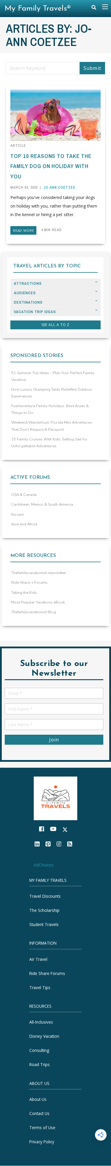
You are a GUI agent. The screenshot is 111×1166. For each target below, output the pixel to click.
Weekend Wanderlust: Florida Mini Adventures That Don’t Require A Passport (51, 426)
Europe (17, 514)
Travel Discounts (45, 896)
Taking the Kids (24, 592)
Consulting (39, 1050)
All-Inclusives (41, 1022)
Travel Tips (39, 987)
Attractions (28, 283)
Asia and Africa (24, 524)
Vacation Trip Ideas (35, 311)
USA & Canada (24, 494)
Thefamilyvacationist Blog (33, 612)
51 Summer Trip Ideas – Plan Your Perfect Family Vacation (52, 376)
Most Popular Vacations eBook (38, 602)
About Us (37, 1099)
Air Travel (38, 959)
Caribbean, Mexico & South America (42, 504)
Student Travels (44, 924)
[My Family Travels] (56, 798)
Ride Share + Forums (29, 582)
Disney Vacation (44, 1036)
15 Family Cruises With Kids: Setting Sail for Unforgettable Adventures (49, 443)
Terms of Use (42, 1128)
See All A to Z (55, 324)
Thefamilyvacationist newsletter (38, 572)
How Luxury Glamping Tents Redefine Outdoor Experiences (51, 393)
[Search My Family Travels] (93, 8)
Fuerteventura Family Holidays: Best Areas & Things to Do (50, 409)
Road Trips (39, 1065)
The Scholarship (44, 910)
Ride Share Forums (47, 973)
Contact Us (39, 1113)
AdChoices (44, 865)
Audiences (25, 292)
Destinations (28, 302)
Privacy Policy (41, 1142)
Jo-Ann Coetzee (59, 187)
